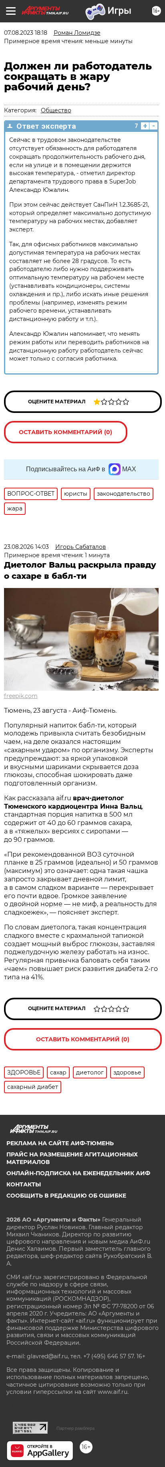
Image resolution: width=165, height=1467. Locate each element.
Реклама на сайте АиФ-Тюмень (60, 1143)
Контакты (23, 1184)
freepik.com (21, 696)
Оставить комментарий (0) (65, 432)
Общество (56, 110)
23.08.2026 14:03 (26, 546)
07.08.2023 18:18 (25, 32)
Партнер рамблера (75, 1428)
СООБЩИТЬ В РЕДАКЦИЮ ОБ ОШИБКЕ (66, 1195)
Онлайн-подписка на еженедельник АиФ (78, 1173)
